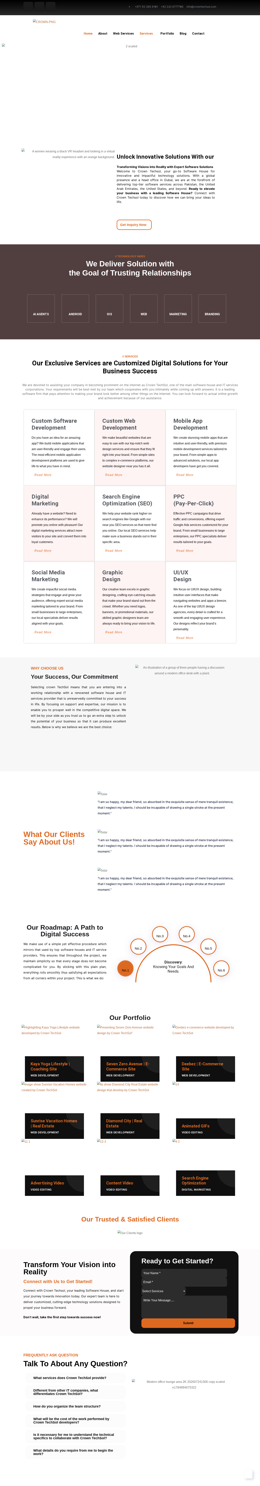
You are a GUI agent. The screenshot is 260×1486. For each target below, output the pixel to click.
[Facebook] (28, 6)
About (102, 33)
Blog (183, 33)
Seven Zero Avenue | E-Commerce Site (127, 1066)
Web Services (123, 33)
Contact (198, 33)
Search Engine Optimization (195, 1180)
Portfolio (167, 33)
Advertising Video (47, 1183)
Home (88, 33)
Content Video (119, 1183)
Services (146, 33)
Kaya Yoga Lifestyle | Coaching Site (50, 1066)
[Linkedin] (50, 6)
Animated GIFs (196, 1126)
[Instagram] (39, 6)
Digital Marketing (196, 1189)
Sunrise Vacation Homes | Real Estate (54, 1123)
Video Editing (192, 1132)
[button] (3, 1233)
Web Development (45, 1075)
